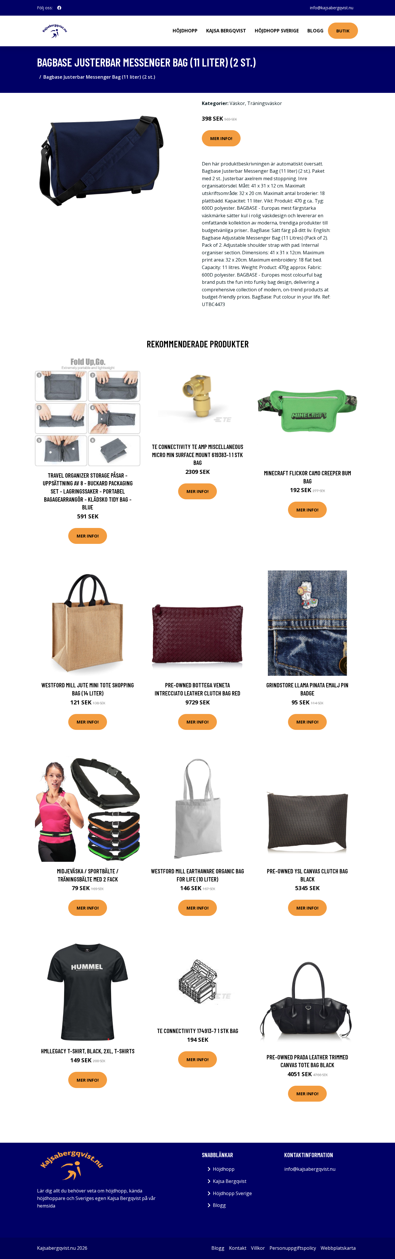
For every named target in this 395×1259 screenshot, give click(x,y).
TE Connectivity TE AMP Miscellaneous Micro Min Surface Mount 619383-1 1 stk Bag (197, 454)
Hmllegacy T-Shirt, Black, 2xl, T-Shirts (87, 1050)
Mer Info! (221, 138)
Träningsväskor (264, 103)
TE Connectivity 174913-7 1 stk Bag (197, 1030)
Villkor (258, 1248)
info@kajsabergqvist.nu (331, 7)
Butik (343, 31)
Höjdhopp (185, 30)
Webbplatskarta (338, 1248)
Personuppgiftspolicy (293, 1248)
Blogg (315, 30)
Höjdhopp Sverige (277, 30)
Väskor (237, 103)
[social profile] (59, 7)
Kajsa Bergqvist (226, 30)
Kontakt (237, 1248)
